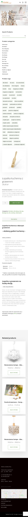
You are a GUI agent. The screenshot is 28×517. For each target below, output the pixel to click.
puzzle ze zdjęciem (13, 110)
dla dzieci (5, 82)
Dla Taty (4, 61)
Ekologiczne (5, 63)
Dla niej (4, 59)
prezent (5, 107)
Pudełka (4, 67)
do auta (12, 82)
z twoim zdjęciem (7, 144)
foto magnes (15, 85)
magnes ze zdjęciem (8, 92)
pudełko (19, 107)
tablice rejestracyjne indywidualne (12, 129)
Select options (14, 372)
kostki (4, 89)
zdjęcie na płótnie (14, 138)
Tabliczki (4, 72)
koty (9, 89)
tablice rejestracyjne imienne (10, 126)
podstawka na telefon (15, 104)
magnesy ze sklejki (18, 89)
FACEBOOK (3, 499)
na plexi (5, 95)
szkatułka (14, 123)
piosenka (5, 104)
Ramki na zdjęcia (6, 70)
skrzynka (5, 116)
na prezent (12, 95)
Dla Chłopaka (5, 48)
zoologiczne (17, 141)
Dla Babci (4, 46)
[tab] (14, 219)
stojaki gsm (6, 119)
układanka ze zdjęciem (13, 132)
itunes (22, 85)
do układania (6, 85)
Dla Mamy (4, 55)
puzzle (4, 110)
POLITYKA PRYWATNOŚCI (6, 505)
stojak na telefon (15, 119)
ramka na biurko (7, 113)
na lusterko (19, 92)
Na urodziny (5, 65)
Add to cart (16, 202)
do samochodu (20, 82)
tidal (4, 132)
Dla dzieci (4, 53)
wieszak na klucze (14, 135)
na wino (14, 98)
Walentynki (5, 74)
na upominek (6, 98)
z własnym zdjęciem (19, 144)
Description (14, 219)
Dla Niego (4, 57)
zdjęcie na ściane (7, 141)
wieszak (5, 135)
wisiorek (5, 138)
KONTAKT (3, 503)
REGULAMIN (4, 507)
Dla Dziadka (5, 50)
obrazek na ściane (7, 101)
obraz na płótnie (19, 101)
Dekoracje (4, 44)
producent (12, 107)
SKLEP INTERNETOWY (6, 501)
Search (25, 36)
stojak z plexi (6, 123)
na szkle (19, 95)
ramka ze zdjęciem (18, 113)
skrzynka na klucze (15, 116)
